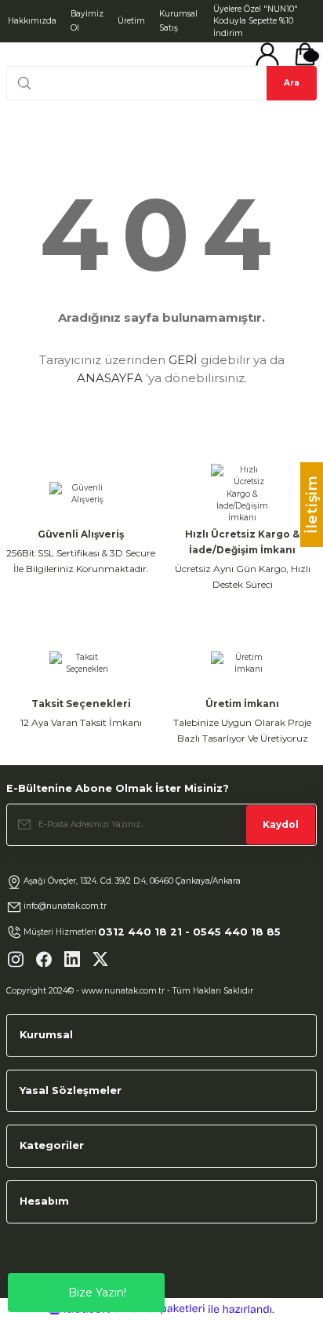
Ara (291, 83)
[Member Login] (267, 54)
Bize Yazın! (97, 1292)
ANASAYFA (110, 377)
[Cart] (305, 54)
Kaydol (281, 824)
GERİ (183, 359)
